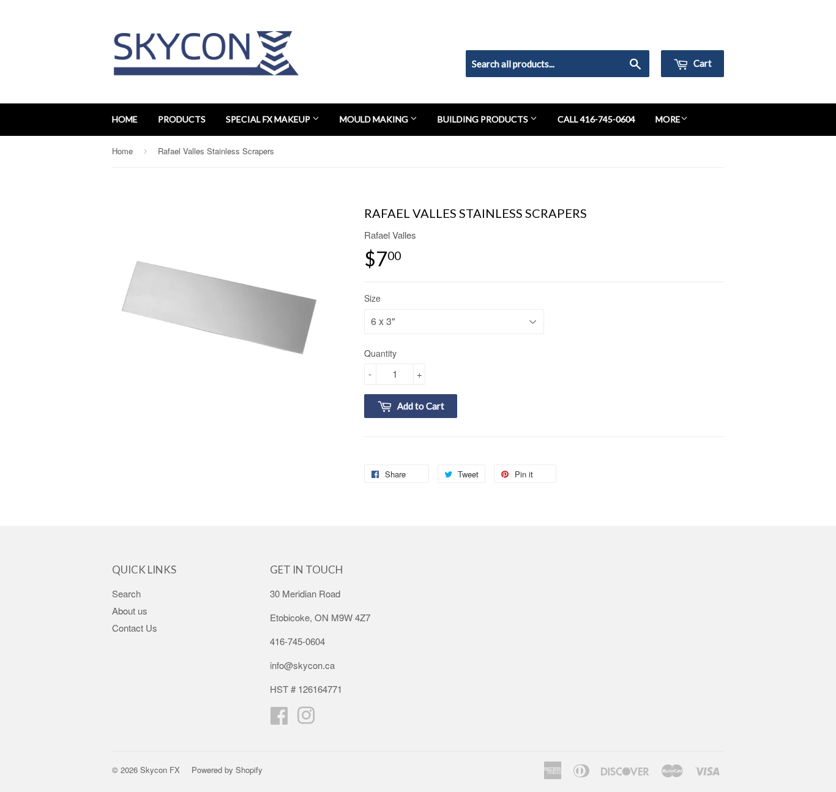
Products (182, 119)
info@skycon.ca (302, 665)
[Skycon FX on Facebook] (279, 718)
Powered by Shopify (227, 769)
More (668, 119)
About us (129, 610)
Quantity (380, 353)
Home (125, 119)
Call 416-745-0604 (596, 119)
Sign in (623, 34)
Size (372, 298)
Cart (702, 63)
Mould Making (375, 119)
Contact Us (134, 627)
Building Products (484, 119)
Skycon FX (160, 769)
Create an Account (689, 34)
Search (126, 593)
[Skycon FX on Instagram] (306, 718)
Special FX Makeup (269, 119)
